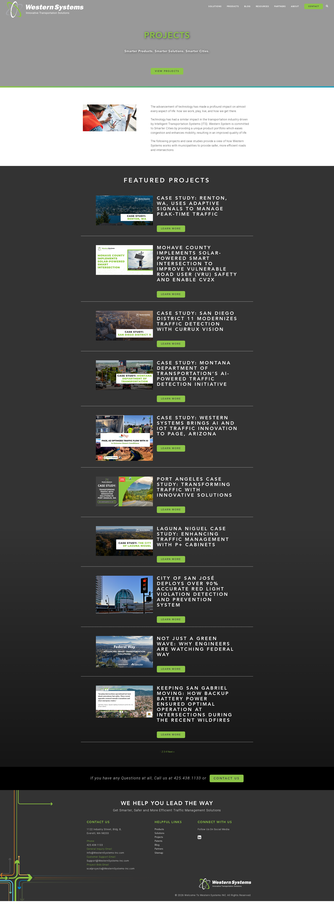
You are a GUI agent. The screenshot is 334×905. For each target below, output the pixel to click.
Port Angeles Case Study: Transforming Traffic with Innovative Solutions (195, 487)
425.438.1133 (95, 845)
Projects (159, 837)
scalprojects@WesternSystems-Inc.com (111, 868)
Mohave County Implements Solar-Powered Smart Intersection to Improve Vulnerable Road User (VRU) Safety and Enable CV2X (197, 263)
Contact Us (227, 778)
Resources (262, 6)
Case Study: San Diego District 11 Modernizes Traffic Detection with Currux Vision (197, 321)
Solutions (215, 6)
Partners (280, 6)
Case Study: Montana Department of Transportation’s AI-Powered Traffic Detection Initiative (194, 373)
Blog (247, 6)
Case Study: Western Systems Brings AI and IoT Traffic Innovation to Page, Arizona (197, 426)
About (295, 6)
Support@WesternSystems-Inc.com (108, 860)
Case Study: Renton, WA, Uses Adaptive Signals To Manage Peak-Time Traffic (192, 206)
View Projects (167, 71)
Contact (313, 6)
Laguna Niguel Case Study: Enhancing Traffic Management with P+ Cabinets (193, 536)
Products (233, 6)
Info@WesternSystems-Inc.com (105, 852)
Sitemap (159, 853)
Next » (171, 751)
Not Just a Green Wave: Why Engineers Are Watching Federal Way (195, 646)
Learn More (171, 228)
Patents (158, 841)
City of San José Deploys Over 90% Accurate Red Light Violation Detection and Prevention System (193, 591)
